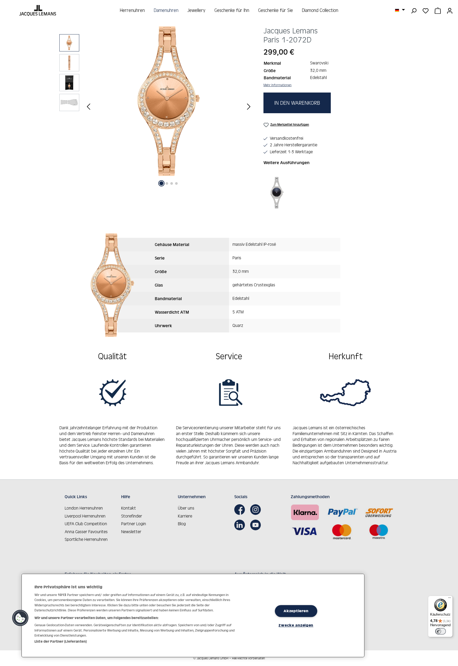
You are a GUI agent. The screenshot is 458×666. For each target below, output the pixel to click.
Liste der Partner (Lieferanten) (60, 641)
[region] (156, 106)
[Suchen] (414, 10)
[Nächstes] (249, 106)
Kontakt (128, 508)
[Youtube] (256, 525)
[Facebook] (241, 509)
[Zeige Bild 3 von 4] (171, 183)
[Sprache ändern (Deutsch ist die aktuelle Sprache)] (400, 10)
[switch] (440, 631)
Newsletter (131, 531)
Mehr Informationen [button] (277, 85)
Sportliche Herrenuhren (86, 539)
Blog (182, 523)
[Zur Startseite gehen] (38, 10)
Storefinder (131, 516)
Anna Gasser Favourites (86, 531)
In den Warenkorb (297, 103)
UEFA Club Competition (86, 523)
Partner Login (133, 523)
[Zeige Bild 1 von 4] (162, 183)
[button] (20, 618)
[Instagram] (256, 509)
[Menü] (449, 599)
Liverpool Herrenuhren (85, 516)
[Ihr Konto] (450, 10)
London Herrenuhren (84, 508)
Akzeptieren (296, 611)
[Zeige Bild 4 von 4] (176, 183)
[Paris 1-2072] (168, 101)
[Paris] (277, 193)
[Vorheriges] (89, 106)
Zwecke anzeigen (296, 625)
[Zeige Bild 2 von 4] (167, 183)
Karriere (185, 516)
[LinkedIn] (241, 525)
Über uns (186, 508)
